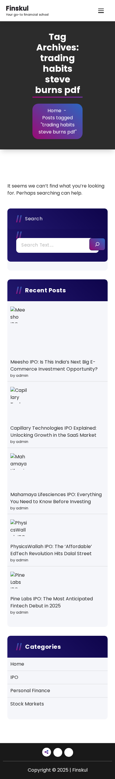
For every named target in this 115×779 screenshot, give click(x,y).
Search (33, 218)
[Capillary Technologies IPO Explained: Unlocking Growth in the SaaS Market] (18, 395)
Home (54, 110)
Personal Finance (30, 690)
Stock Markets (27, 703)
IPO (14, 677)
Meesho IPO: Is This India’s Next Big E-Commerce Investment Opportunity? (54, 365)
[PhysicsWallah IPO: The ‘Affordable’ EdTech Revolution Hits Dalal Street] (18, 527)
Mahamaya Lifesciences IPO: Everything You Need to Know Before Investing (56, 498)
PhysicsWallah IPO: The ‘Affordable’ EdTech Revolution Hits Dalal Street (51, 550)
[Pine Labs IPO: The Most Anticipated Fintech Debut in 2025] (18, 580)
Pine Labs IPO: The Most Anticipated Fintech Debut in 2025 (51, 602)
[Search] (97, 244)
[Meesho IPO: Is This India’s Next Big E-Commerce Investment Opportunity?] (18, 315)
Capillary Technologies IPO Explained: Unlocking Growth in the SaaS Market (53, 432)
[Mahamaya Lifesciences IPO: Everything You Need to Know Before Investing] (18, 461)
